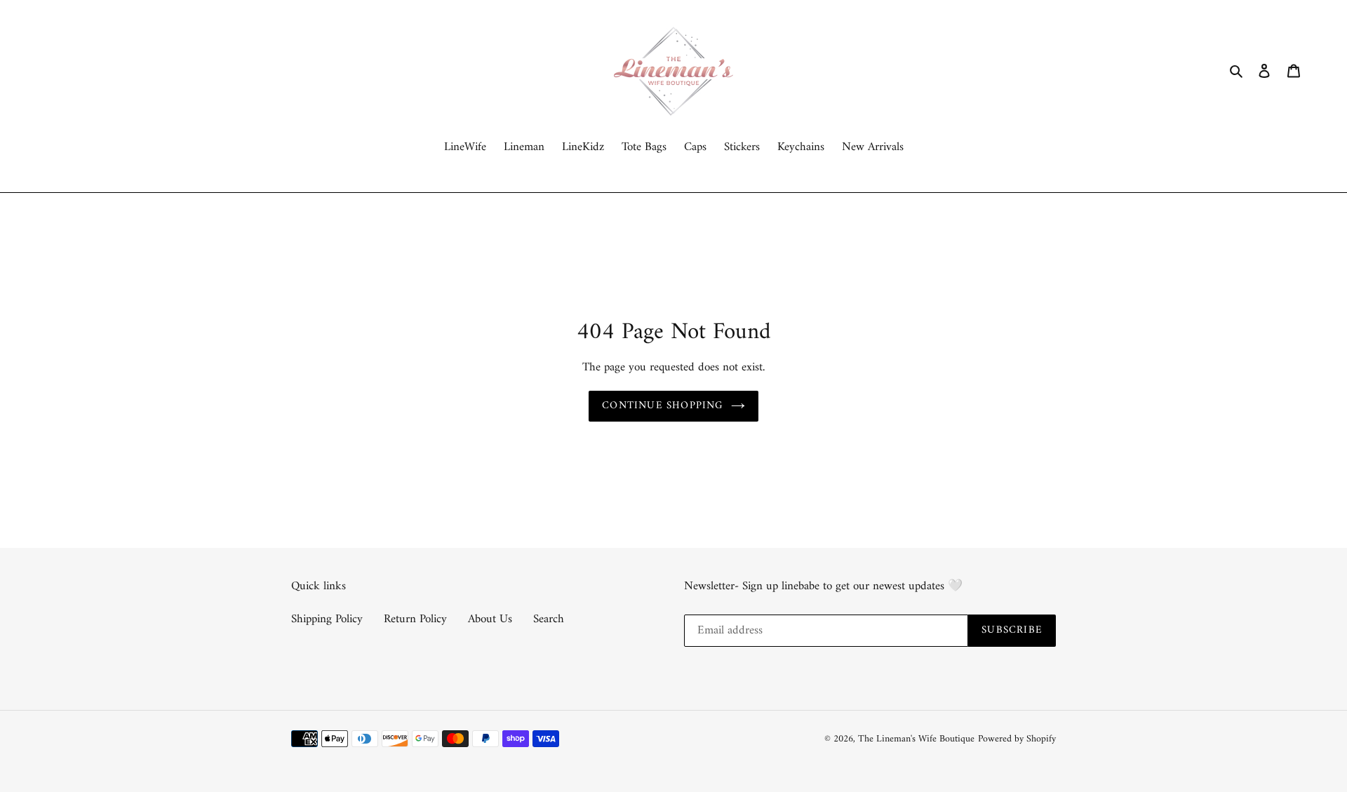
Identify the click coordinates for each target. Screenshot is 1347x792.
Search (548, 619)
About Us (490, 619)
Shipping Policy (327, 619)
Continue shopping (662, 405)
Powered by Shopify (1017, 739)
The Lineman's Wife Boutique (916, 739)
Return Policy (415, 619)
